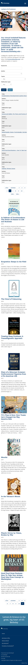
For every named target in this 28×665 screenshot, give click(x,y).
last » (18, 194)
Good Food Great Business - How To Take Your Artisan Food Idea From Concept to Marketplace (12, 576)
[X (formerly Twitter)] (2, 631)
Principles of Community (8, 646)
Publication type (5, 82)
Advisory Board (5, 640)
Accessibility (4, 654)
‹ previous (13, 188)
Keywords (4, 65)
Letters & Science (8, 9)
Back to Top (24, 663)
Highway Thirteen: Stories (8, 168)
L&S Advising (5, 643)
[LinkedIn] (5, 631)
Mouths (4, 457)
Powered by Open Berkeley (7, 653)
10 (22, 191)
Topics (3, 76)
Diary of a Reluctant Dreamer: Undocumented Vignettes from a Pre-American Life (13, 374)
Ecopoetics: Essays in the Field (13, 261)
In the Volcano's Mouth (10, 496)
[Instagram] (8, 631)
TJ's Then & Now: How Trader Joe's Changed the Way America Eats (13, 417)
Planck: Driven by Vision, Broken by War (11, 534)
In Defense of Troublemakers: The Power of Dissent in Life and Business (13, 219)
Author (3, 71)
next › (13, 194)
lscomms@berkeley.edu (11, 51)
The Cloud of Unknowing (11, 299)
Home (3, 633)
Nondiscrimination (5, 656)
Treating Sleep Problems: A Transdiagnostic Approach (12, 337)
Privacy (3, 658)
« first (7, 188)
